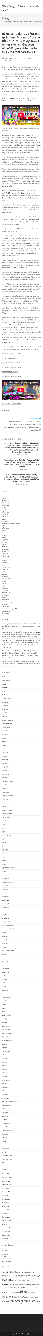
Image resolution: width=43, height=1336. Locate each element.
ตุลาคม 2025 (5, 1210)
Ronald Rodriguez (11, 58)
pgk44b (4, 857)
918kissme (5, 706)
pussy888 (5, 521)
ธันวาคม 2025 (6, 1203)
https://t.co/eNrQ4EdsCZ (13, 376)
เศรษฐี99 (4, 1152)
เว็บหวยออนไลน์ (6, 611)
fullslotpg (5, 588)
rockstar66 (5, 907)
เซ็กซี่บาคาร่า (6, 1123)
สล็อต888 (5, 517)
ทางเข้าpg (5, 1019)
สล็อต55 (4, 1062)
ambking (4, 716)
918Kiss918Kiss (6, 698)
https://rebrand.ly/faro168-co (14, 363)
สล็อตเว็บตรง (5, 503)
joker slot (5, 554)
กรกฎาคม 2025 (6, 1221)
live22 (33, 1276)
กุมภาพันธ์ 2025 (6, 1239)
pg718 (4, 842)
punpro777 (5, 878)
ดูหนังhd (4, 597)
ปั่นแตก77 (5, 1044)
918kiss (4, 560)
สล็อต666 (5, 1066)
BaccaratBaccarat (7, 724)
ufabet (4, 986)
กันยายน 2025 (6, 1213)
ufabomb (5, 990)
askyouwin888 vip (7, 720)
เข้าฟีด (4, 1256)
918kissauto (5, 702)
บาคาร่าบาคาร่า (6, 1030)
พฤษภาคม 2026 (6, 1185)
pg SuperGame (6, 839)
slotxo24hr (5, 961)
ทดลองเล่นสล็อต (6, 1015)
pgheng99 (5, 850)
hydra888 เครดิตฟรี (7, 781)
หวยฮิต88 (5, 1116)
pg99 (3, 586)
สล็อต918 (5, 1076)
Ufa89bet (5, 979)
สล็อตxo (4, 526)
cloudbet (5, 742)
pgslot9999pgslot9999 (8, 868)
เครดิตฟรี (4, 1120)
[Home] (3, 21)
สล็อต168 (8, 61)
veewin (4, 1001)
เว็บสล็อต (4, 1141)
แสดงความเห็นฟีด (7, 1259)
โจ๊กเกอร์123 (5, 556)
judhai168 (5, 514)
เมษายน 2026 (6, 1188)
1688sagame (6, 680)
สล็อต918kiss (6, 1080)
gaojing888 (5, 767)
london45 (5, 806)
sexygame (5, 943)
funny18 (4, 763)
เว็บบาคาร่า (5, 606)
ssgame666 (5, 968)
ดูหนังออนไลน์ (6, 549)
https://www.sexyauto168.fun (11, 523)
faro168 (4, 67)
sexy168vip (5, 940)
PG (3, 828)
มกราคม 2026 (6, 1199)
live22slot (5, 590)
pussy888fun (6, 896)
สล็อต (3, 1055)
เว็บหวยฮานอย (6, 1145)
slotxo (4, 958)
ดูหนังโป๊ (4, 531)
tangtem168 (5, 972)
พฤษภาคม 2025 (6, 1228)
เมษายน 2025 (6, 1231)
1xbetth (4, 533)
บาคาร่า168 (5, 1026)
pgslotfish (18, 1280)
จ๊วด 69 (4, 1008)
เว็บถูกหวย (5, 1134)
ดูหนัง (3, 1012)
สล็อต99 (4, 1084)
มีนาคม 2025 (6, 1235)
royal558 (4, 911)
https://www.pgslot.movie (10, 602)
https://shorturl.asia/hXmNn (11, 403)
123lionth (5, 677)
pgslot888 (5, 540)
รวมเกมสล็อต (6, 1051)
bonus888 (5, 731)
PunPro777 (29, 1280)
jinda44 (4, 510)
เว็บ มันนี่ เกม (6, 1127)
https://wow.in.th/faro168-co (11, 367)
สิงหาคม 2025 (6, 1217)
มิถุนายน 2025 (6, 1224)
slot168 (4, 954)
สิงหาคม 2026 (6, 1174)
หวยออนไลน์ (6, 613)
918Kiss (11, 1271)
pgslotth (24, 1280)
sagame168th (6, 567)
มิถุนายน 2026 (6, 1181)
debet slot (5, 749)
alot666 (4, 713)
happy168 (5, 770)
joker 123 (5, 569)
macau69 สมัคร (6, 817)
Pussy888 (7, 1284)
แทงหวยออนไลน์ (7, 1159)
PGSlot (6, 1280)
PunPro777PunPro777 (8, 882)
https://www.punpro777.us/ (10, 609)
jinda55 (4, 785)
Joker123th (5, 792)
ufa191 (4, 976)
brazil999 (5, 734)
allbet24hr (5, 709)
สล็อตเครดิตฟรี (6, 1105)
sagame (4, 914)
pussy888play (22, 1284)
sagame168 (5, 918)
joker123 (4, 498)
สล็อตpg (4, 1087)
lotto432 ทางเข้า (7, 810)
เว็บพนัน (4, 1138)
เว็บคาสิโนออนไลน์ (7, 1130)
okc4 (3, 824)
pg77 (3, 846)
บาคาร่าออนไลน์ (7, 579)
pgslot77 (4, 864)
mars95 (4, 821)
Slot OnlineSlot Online (8, 950)
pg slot (4, 544)
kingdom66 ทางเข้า (7, 796)
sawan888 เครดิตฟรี (8, 925)
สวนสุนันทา (5, 1112)
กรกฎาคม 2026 (6, 1177)
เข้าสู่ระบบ (5, 1254)
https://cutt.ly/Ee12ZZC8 (10, 372)
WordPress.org (6, 1261)
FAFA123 (4, 756)
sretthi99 (5, 965)
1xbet (4, 691)
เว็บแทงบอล (5, 1148)
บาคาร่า (4, 1022)
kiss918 (4, 542)
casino (4, 738)
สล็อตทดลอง (5, 528)
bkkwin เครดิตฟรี (7, 727)
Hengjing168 (6, 500)
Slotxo (8, 1288)
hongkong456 (6, 778)
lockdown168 (6, 803)
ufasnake (5, 994)
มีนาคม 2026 (6, 1192)
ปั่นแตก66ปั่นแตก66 (7, 1040)
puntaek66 (5, 886)
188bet (4, 684)
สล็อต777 (5, 1069)
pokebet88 (5, 875)
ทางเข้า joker (6, 551)
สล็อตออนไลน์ (6, 1098)
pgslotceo (5, 871)
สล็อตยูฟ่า (5, 1094)
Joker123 (29, 1276)
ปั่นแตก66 (5, 604)
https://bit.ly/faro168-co (10, 358)
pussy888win (6, 900)
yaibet (4, 1004)
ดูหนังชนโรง (5, 600)
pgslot (18, 205)
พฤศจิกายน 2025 (7, 1206)
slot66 (4, 507)
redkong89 (5, 904)
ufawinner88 (6, 997)
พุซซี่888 (4, 574)
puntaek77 (5, 889)
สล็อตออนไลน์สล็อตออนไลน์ (10, 1102)
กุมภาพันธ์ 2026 (6, 1195)
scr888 (4, 932)
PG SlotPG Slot (6, 835)
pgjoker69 (5, 853)
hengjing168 (5, 774)
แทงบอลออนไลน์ (7, 1156)
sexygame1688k (7, 947)
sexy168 (4, 936)
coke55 (4, 745)
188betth (5, 547)
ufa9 (3, 983)
